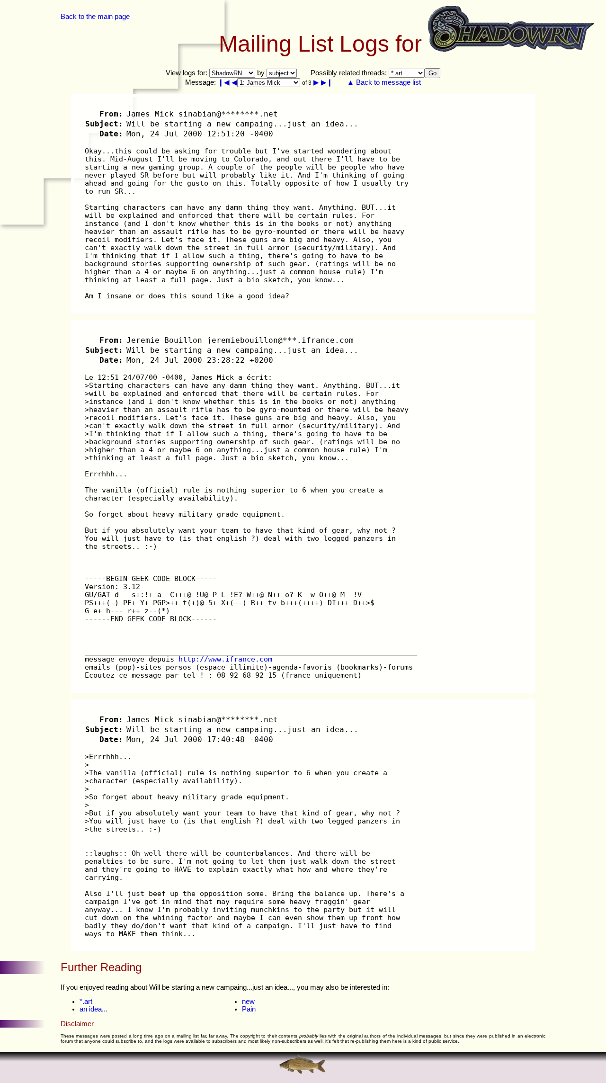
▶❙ (327, 82)
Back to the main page (95, 16)
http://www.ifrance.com (225, 659)
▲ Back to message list (384, 82)
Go (432, 73)
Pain (249, 1009)
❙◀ (224, 82)
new (248, 1001)
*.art (86, 1001)
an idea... (93, 1009)
